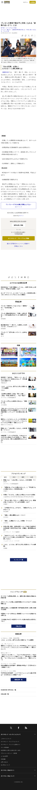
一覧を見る (18, 626)
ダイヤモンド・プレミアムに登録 (18, 238)
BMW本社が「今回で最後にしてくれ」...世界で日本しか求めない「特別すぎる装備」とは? (18, 288)
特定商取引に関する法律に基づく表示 (10, 750)
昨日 (14, 477)
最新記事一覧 (18, 679)
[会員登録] (33, 2)
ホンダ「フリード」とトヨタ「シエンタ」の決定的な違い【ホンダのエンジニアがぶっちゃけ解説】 (18, 294)
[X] (11, 728)
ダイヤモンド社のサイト (7, 770)
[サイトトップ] (7, 2)
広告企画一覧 (5, 694)
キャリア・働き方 (6, 29)
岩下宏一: (9, 28)
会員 (31, 477)
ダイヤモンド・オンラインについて (11, 734)
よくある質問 (4, 756)
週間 (23, 477)
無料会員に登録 (18, 225)
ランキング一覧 (18, 560)
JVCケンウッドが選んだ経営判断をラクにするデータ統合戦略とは (18, 603)
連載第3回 (5, 72)
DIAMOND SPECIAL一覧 (8, 690)
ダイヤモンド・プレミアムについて (10, 741)
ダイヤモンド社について (7, 776)
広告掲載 (3, 759)
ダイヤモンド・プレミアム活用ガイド (10, 744)
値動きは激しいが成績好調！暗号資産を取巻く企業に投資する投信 (18, 608)
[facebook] (18, 728)
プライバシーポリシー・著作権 (9, 753)
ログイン (25, 2)
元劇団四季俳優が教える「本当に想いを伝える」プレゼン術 (18, 30)
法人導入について (5, 765)
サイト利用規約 (5, 747)
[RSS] (26, 728)
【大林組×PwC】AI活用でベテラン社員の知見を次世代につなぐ (18, 620)
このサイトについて (6, 738)
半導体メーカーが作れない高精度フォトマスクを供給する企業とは (18, 614)
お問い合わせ (4, 762)
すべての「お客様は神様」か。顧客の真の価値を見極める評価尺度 (18, 597)
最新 (5, 477)
